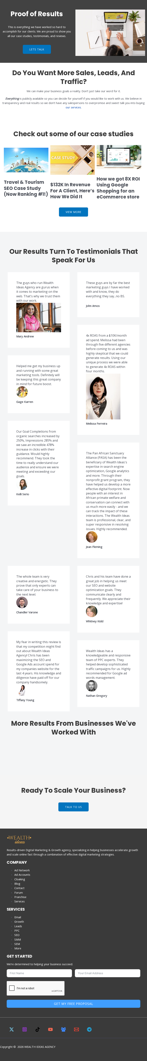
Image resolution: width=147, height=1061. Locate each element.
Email (17, 917)
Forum (18, 892)
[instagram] (25, 1031)
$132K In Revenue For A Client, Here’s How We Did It (72, 190)
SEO (17, 935)
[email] (77, 1031)
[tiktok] (38, 1031)
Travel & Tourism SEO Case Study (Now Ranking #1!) (26, 188)
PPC (17, 930)
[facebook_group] (64, 1031)
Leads (18, 926)
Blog (17, 883)
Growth (19, 921)
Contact (19, 888)
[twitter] (12, 1031)
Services (19, 901)
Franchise (20, 897)
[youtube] (51, 1031)
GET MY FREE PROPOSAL (73, 1004)
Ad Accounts (22, 874)
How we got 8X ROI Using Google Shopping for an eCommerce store (118, 188)
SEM (17, 944)
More (17, 948)
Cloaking (19, 879)
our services (73, 107)
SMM (17, 939)
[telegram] (90, 1031)
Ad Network (22, 870)
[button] (110, 33)
